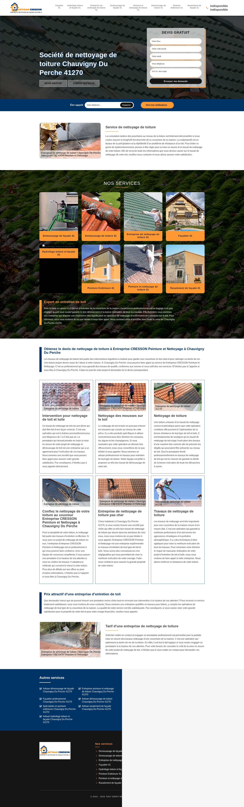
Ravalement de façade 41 (194, 7)
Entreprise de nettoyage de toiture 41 (96, 8)
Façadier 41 (59, 7)
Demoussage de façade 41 (117, 7)
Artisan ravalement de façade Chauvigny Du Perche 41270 (96, 707)
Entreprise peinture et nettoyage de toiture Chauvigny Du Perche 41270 (98, 691)
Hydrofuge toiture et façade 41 (75, 7)
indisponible (219, 6)
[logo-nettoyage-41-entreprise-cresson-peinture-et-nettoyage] (26, 8)
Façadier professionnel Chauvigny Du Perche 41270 (57, 700)
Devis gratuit (53, 83)
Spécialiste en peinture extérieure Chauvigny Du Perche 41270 (59, 709)
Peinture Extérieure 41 (177, 7)
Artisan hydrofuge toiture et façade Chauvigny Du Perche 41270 (57, 719)
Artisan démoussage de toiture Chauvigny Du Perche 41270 (97, 700)
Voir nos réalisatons (156, 105)
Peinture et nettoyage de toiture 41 (138, 8)
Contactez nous (83, 83)
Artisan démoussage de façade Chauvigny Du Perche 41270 (58, 690)
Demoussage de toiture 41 (158, 7)
